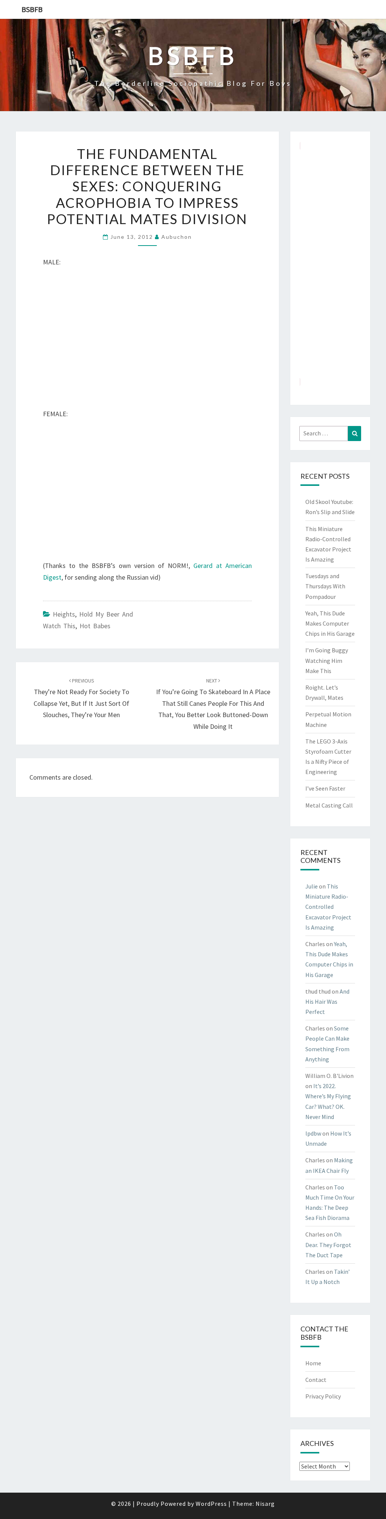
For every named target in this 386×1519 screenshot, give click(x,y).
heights (64, 614)
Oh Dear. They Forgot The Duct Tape (328, 1244)
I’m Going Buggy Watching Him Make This (326, 660)
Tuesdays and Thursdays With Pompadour (325, 586)
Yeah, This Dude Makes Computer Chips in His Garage (330, 623)
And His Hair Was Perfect (327, 1001)
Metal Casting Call (329, 805)
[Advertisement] (330, 264)
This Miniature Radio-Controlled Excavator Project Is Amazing (328, 906)
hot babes (95, 625)
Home (313, 1363)
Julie (311, 886)
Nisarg (265, 1503)
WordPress (211, 1503)
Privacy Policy (323, 1396)
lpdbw (313, 1133)
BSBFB (32, 9)
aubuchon (176, 237)
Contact (315, 1379)
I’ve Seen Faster (325, 788)
